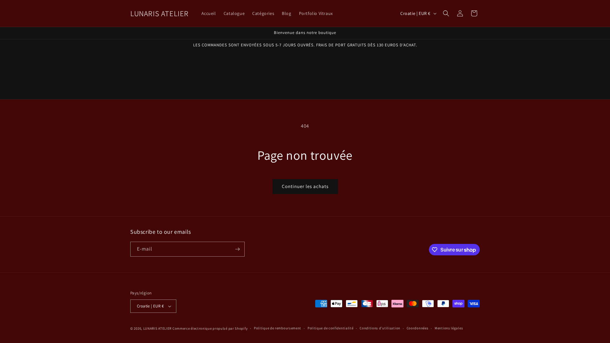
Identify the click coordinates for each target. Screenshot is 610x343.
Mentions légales (449, 328)
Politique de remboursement (277, 328)
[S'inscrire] (237, 249)
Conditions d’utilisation (380, 328)
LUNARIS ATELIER (157, 328)
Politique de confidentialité (331, 328)
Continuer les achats (305, 186)
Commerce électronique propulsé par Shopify (210, 328)
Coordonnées (418, 328)
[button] (446, 13)
